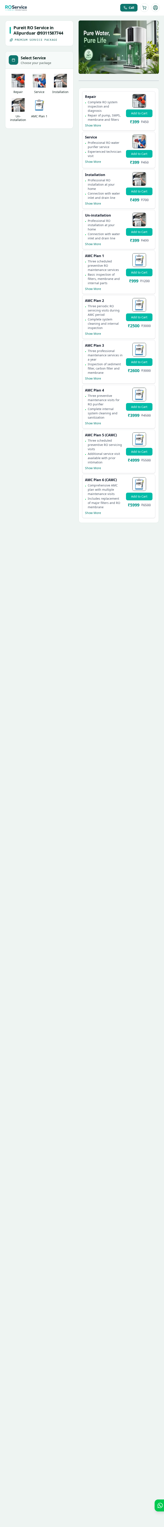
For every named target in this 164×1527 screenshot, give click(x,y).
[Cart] (144, 7)
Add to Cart (139, 113)
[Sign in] (155, 7)
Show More (93, 125)
